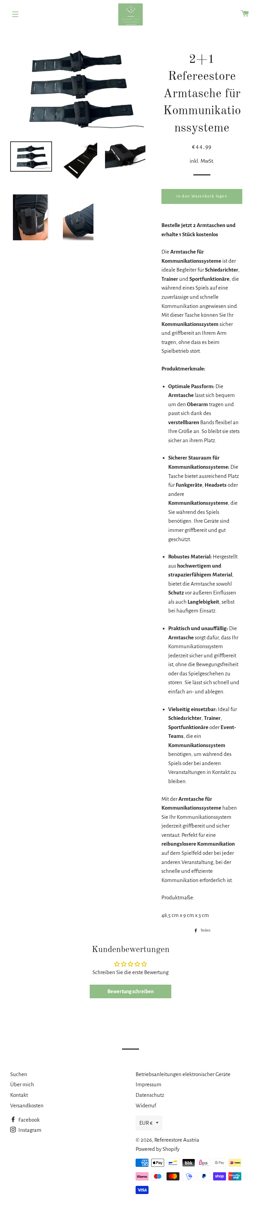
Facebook (28, 1120)
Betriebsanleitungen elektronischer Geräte (183, 1074)
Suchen (18, 1074)
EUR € (146, 1123)
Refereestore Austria (176, 1140)
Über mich (22, 1084)
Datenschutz (150, 1095)
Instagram (29, 1130)
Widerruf (146, 1105)
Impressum (148, 1084)
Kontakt (19, 1095)
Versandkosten (27, 1105)
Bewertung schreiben (130, 991)
